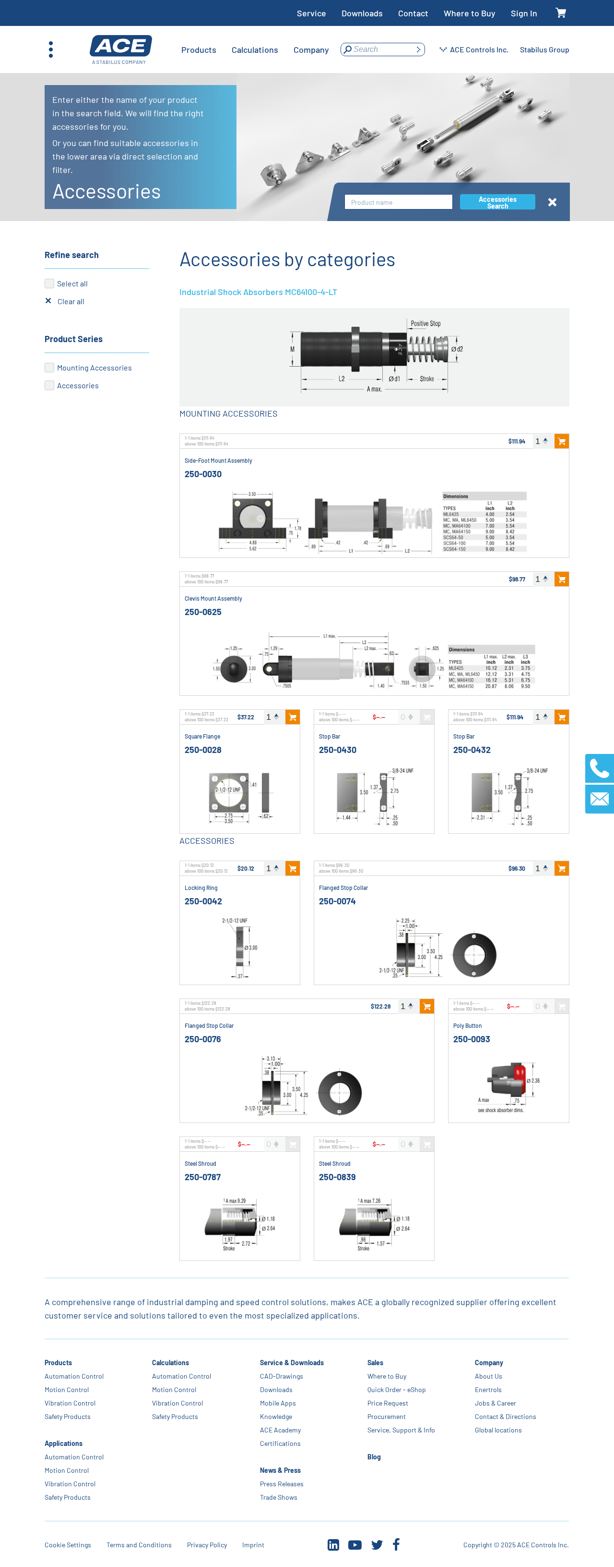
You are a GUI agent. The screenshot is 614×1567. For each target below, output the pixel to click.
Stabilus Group (544, 49)
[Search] (418, 49)
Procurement (386, 1416)
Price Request (387, 1403)
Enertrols (488, 1389)
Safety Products (68, 1416)
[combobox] (398, 202)
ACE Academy (280, 1430)
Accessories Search (498, 202)
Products (58, 1362)
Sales (375, 1362)
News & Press (280, 1470)
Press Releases (282, 1484)
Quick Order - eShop (396, 1389)
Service (311, 13)
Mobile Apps (278, 1403)
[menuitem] (198, 49)
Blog (374, 1457)
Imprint (253, 1545)
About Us (488, 1376)
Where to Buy (470, 13)
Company (489, 1362)
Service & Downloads (292, 1362)
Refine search (72, 254)
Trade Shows (278, 1497)
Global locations (498, 1430)
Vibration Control (70, 1403)
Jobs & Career (495, 1403)
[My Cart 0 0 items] (561, 13)
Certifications (280, 1443)
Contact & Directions (505, 1416)
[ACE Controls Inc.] (121, 49)
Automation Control (74, 1376)
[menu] (255, 49)
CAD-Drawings (281, 1376)
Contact (413, 13)
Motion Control (67, 1389)
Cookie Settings (68, 1545)
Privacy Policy (207, 1545)
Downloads (362, 13)
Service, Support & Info (401, 1430)
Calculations (171, 1362)
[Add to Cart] (562, 441)
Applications (64, 1443)
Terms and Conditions (139, 1545)
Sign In (524, 13)
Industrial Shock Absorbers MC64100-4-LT (258, 291)
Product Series (74, 338)
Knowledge (276, 1416)
